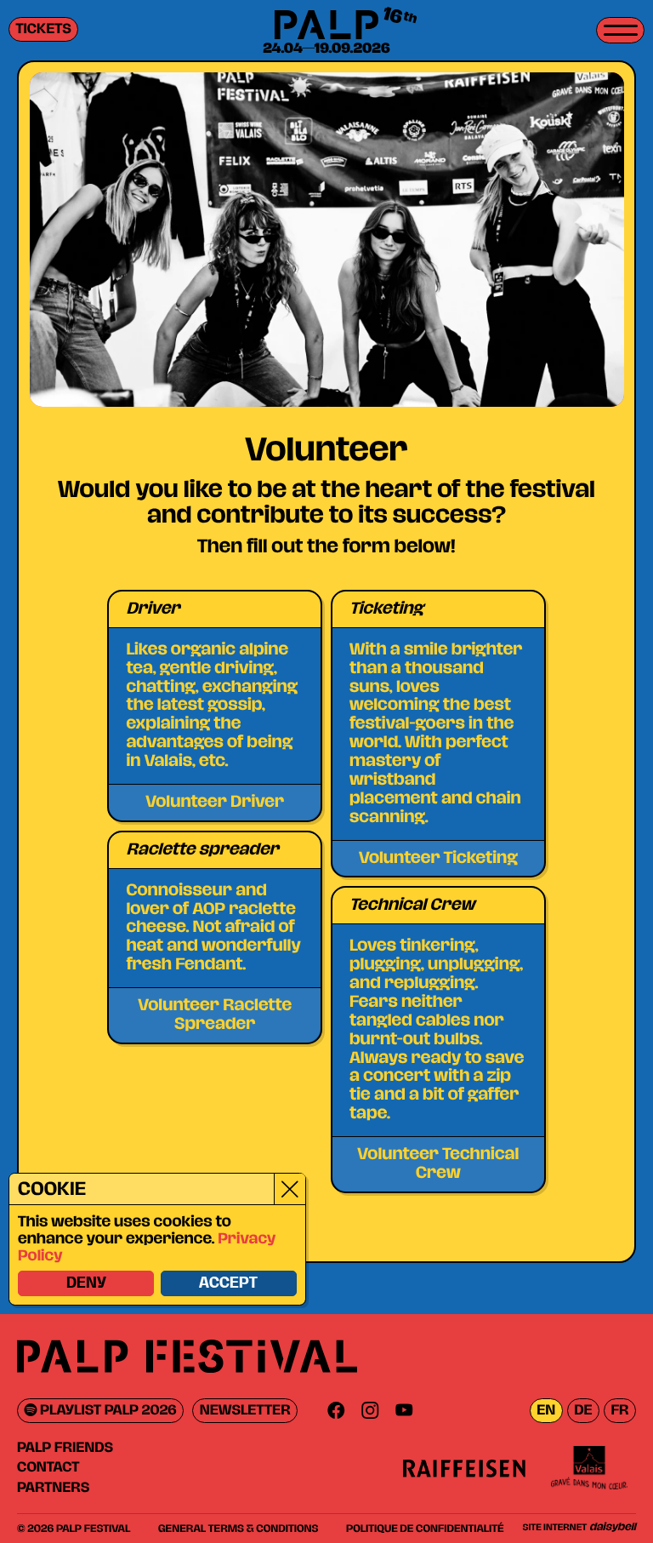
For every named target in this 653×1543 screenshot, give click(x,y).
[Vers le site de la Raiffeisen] (464, 1467)
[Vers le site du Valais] (589, 1467)
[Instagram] (370, 1410)
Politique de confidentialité (424, 1528)
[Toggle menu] (620, 30)
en (546, 1410)
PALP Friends (65, 1447)
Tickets (43, 29)
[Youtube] (404, 1410)
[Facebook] (336, 1410)
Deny (86, 1283)
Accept (228, 1283)
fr (619, 1410)
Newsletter (245, 1410)
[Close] (289, 1189)
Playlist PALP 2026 (107, 1410)
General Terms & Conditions (238, 1528)
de (583, 1410)
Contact (48, 1467)
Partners (53, 1487)
